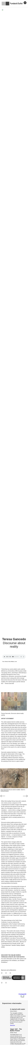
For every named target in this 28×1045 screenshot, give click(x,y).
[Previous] (7, 796)
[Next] (21, 796)
